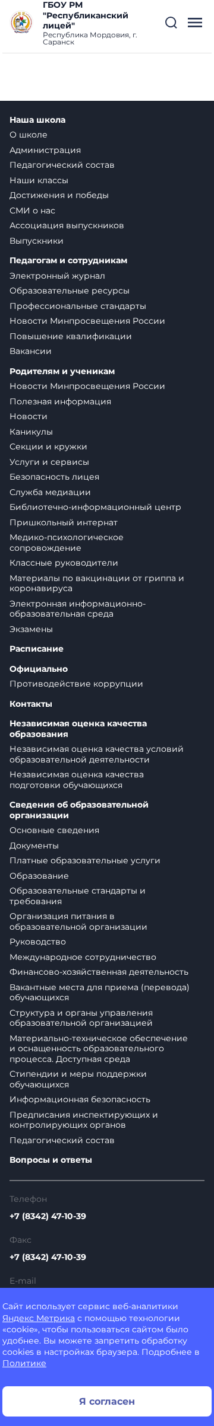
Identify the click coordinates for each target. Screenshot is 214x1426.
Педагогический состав (62, 164)
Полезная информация (60, 401)
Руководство (38, 941)
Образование (39, 875)
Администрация (45, 150)
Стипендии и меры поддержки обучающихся (78, 1079)
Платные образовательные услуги (85, 860)
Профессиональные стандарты (78, 306)
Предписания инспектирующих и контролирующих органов (84, 1120)
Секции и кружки (48, 446)
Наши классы (39, 180)
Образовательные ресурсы (70, 290)
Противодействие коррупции (76, 683)
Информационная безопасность (80, 1099)
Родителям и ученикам (62, 371)
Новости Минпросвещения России (87, 320)
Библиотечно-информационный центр (95, 507)
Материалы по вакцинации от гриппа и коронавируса (97, 583)
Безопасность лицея (54, 476)
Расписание (37, 649)
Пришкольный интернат (64, 522)
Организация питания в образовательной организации (78, 921)
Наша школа (37, 120)
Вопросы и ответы (51, 1160)
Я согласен (107, 1401)
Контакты (31, 704)
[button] (171, 22)
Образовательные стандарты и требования (78, 896)
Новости (29, 416)
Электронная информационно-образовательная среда (78, 609)
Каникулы (31, 431)
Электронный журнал (57, 275)
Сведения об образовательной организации (79, 810)
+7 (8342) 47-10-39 (48, 1216)
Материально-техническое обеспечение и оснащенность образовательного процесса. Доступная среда (99, 1048)
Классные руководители (64, 562)
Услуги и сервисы (49, 462)
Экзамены (31, 629)
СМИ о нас (32, 210)
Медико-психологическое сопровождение (67, 542)
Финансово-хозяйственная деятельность (99, 971)
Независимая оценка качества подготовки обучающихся (77, 779)
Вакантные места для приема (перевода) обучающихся (100, 992)
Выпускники (37, 240)
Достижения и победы (59, 195)
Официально (39, 669)
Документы (34, 845)
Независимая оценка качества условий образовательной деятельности (97, 754)
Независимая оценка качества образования (78, 729)
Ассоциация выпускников (67, 225)
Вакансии (31, 351)
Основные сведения (54, 830)
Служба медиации (50, 492)
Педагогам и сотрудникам (68, 261)
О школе (29, 134)
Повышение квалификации (71, 336)
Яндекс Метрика (38, 1318)
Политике (24, 1363)
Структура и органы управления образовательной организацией (81, 1018)
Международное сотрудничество (83, 957)
